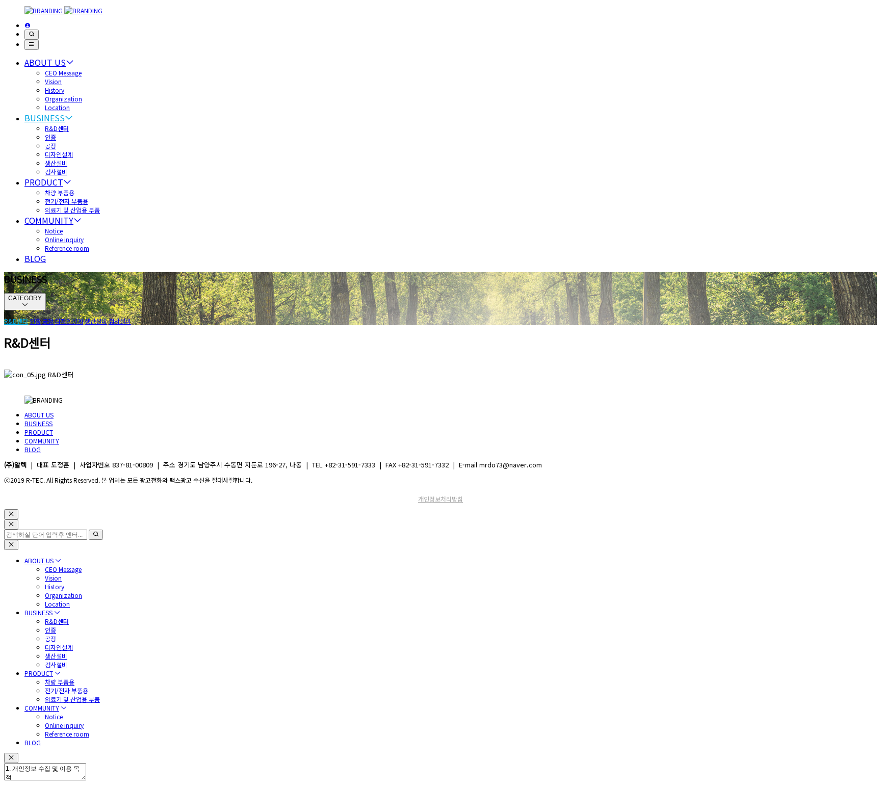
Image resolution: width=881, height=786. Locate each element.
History (54, 90)
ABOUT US (45, 62)
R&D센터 (57, 128)
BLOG (35, 258)
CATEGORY (25, 298)
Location (57, 107)
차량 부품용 (59, 192)
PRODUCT (43, 182)
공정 (50, 145)
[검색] (31, 35)
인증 (50, 137)
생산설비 (56, 163)
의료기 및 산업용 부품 (72, 209)
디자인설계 (59, 154)
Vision (53, 81)
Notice (54, 230)
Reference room (67, 248)
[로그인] (27, 25)
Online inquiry (64, 239)
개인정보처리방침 (440, 498)
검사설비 (56, 171)
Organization (63, 98)
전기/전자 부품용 (66, 201)
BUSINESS (44, 118)
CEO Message (63, 72)
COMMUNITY (48, 220)
